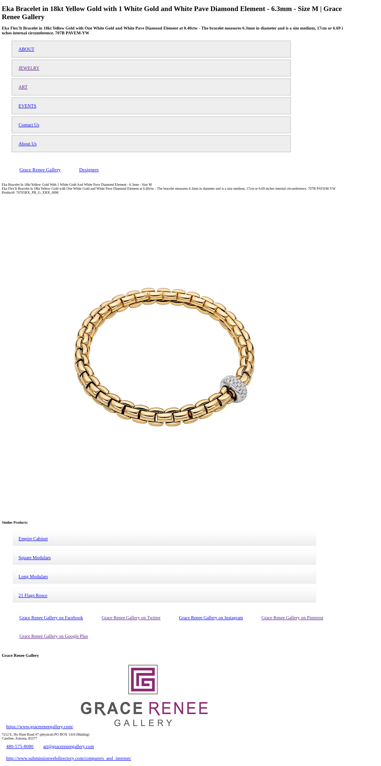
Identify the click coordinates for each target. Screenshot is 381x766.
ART (23, 86)
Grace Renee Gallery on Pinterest (292, 617)
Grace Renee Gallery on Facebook (51, 617)
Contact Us (29, 124)
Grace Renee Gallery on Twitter (131, 617)
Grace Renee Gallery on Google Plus (53, 636)
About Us (28, 143)
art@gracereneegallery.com (68, 746)
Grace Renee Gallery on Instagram (211, 617)
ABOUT (26, 49)
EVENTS (27, 105)
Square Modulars (35, 557)
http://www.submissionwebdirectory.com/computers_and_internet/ (68, 758)
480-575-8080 (20, 746)
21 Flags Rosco (33, 595)
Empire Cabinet (33, 538)
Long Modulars (33, 576)
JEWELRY (29, 67)
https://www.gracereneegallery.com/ (39, 726)
